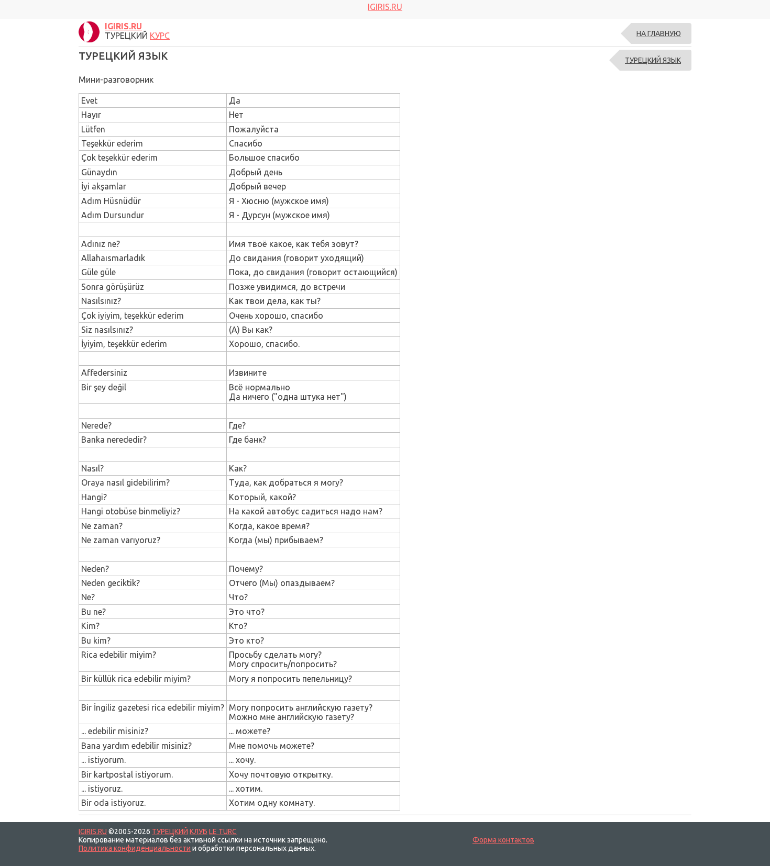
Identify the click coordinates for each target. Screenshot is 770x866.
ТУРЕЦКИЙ (170, 831)
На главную (658, 33)
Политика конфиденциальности (135, 848)
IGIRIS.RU (93, 831)
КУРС (160, 35)
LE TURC (223, 831)
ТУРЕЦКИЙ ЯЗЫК (653, 60)
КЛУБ (198, 831)
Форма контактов (503, 840)
